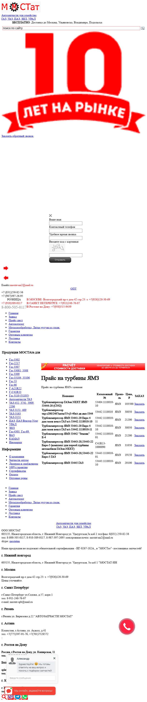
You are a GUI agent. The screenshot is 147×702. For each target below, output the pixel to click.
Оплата (13, 474)
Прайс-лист (16, 320)
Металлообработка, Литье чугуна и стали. (34, 327)
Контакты (15, 342)
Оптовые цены (18, 478)
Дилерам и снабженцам (23, 463)
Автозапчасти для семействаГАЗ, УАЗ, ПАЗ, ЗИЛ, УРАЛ (18, 16)
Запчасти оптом (19, 460)
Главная (13, 313)
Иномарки (15, 442)
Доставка (14, 338)
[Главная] (21, 11)
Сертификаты (17, 471)
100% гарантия (18, 467)
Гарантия (14, 331)
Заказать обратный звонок (17, 136)
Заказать (139, 404)
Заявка (13, 316)
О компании (16, 456)
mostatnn (15, 541)
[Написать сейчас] (11, 698)
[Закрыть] (50, 216)
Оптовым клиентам (21, 334)
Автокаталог (16, 324)
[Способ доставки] (93, 369)
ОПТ (73, 288)
